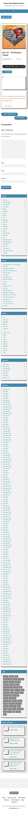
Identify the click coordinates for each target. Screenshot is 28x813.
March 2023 (6, 479)
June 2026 (5, 393)
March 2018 (6, 602)
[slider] (22, 66)
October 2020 (6, 543)
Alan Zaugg (6, 364)
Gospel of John (7, 286)
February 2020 (6, 560)
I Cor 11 (17, 690)
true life (9, 711)
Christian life (6, 204)
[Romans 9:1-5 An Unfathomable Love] (6, 741)
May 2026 (5, 396)
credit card (20, 679)
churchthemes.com (14, 808)
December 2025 (7, 407)
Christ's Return (7, 202)
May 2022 (5, 501)
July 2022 (5, 497)
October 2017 (6, 613)
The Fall (5, 246)
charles (15, 679)
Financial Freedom (7, 279)
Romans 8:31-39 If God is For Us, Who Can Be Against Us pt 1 (16, 764)
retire (19, 706)
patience (5, 228)
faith (18, 684)
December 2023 (7, 459)
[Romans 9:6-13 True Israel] (6, 729)
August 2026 (6, 389)
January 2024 (6, 457)
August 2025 (6, 415)
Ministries (6, 800)
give (21, 687)
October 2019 (6, 569)
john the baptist (7, 695)
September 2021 (7, 519)
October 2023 (6, 464)
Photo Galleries (15, 800)
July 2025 (5, 418)
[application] (13, 66)
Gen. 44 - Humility (20, 117)
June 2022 (5, 499)
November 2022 (7, 488)
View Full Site (14, 792)
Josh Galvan (6, 371)
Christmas (5, 206)
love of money (7, 700)
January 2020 (6, 563)
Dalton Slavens (7, 368)
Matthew (5, 341)
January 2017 (6, 633)
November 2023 (7, 462)
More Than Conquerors (9, 297)
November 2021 (7, 514)
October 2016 (6, 640)
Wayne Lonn (6, 377)
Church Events (21, 797)
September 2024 (7, 440)
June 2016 (5, 648)
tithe (5, 711)
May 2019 (5, 580)
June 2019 (5, 578)
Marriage (5, 220)
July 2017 (5, 620)
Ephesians (5, 322)
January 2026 (6, 404)
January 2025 (6, 431)
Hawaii (12, 690)
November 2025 (7, 409)
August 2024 (6, 442)
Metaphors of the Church (9, 294)
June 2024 (5, 446)
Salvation (5, 235)
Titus (4, 352)
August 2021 (6, 521)
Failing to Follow (7, 277)
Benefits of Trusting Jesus (10, 270)
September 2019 (7, 571)
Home (4, 797)
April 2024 (5, 451)
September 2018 (7, 598)
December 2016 (7, 635)
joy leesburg (16, 695)
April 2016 (5, 653)
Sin (4, 237)
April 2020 (5, 556)
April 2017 (5, 626)
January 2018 (6, 607)
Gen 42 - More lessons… (9, 114)
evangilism (12, 684)
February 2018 (6, 604)
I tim (12, 692)
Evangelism (6, 211)
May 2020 (5, 554)
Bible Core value (7, 679)
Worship (5, 253)
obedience (11, 703)
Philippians (6, 346)
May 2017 (5, 624)
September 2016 (7, 642)
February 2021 (6, 534)
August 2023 (6, 468)
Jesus (21, 692)
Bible (16, 676)
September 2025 (7, 413)
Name (3, 163)
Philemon (5, 344)
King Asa (5, 288)
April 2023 (5, 477)
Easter (4, 209)
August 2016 (6, 644)
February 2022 (6, 508)
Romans (5, 350)
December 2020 (7, 538)
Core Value (6, 275)
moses (5, 703)
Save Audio (8, 71)
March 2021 (6, 532)
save (10, 709)
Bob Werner (6, 366)
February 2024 (6, 455)
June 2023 (5, 473)
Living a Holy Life (7, 290)
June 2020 (5, 552)
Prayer (4, 231)
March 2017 (6, 629)
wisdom (18, 711)
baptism (11, 676)
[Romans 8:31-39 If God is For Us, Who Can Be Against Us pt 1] (6, 765)
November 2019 (7, 567)
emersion (11, 681)
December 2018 (7, 591)
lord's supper (13, 698)
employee (17, 681)
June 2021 (5, 525)
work (5, 714)
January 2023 (6, 483)
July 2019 (5, 576)
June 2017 (5, 622)
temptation (20, 709)
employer (6, 684)
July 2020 (5, 549)
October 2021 (6, 516)
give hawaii (6, 690)
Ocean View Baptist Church (14, 3)
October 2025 (6, 411)
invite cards (6, 692)
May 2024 (5, 448)
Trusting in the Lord (8, 303)
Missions (5, 222)
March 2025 (6, 426)
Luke (4, 339)
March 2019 (6, 585)
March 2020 (6, 558)
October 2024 (6, 437)
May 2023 (5, 475)
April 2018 (5, 600)
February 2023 (6, 481)
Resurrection (6, 233)
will (14, 711)
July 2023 (5, 470)
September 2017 (7, 615)
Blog (22, 800)
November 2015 (7, 664)
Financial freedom (8, 687)
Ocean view (18, 703)
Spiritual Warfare (7, 242)
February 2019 (6, 587)
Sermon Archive (6, 17)
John (4, 337)
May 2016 (5, 650)
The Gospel (6, 248)
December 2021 (7, 512)
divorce (5, 681)
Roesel (5, 709)
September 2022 (7, 492)
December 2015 (7, 661)
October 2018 (6, 596)
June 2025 (5, 420)
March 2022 (6, 505)
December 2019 (7, 565)
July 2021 (5, 523)
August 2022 (6, 494)
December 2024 (7, 433)
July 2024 (5, 444)
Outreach (5, 226)
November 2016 (7, 637)
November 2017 (7, 611)
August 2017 (6, 618)
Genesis (5, 324)
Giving (4, 215)
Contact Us (14, 802)
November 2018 (7, 593)
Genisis (10, 106)
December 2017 (7, 609)
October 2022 (6, 490)
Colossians (6, 319)
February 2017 (6, 631)
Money (4, 224)
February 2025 (6, 429)
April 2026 (5, 398)
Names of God (6, 299)
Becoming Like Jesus (8, 268)
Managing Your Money (9, 292)
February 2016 (6, 657)
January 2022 (6, 510)
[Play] (4, 66)
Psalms (5, 348)
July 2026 (5, 391)
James (4, 335)
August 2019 (6, 574)
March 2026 (6, 400)
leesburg (6, 698)
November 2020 (7, 541)
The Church (6, 244)
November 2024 (7, 435)
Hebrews (5, 326)
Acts (4, 317)
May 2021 (5, 527)
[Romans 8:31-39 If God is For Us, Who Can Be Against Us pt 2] (6, 753)
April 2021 (5, 530)
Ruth (5, 330)
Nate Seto (5, 373)
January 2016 (6, 659)
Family (4, 213)
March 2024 (6, 453)
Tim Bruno (18, 59)
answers (6, 676)
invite (22, 690)
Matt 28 (20, 700)
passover (6, 706)
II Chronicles (6, 333)
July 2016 (5, 646)
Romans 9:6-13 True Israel (16, 727)
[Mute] (19, 66)
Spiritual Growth (7, 239)
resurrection (13, 706)
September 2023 (7, 466)
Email (3, 170)
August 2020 (6, 547)
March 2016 (6, 655)
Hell (4, 217)
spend (14, 709)
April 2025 (5, 424)
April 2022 (5, 503)
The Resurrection (7, 301)
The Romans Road (7, 250)
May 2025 (5, 422)
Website (3, 178)
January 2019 (6, 589)
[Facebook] (14, 783)
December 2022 (7, 486)
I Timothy (5, 328)
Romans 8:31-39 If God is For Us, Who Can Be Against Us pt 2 (16, 752)
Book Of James (7, 272)
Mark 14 (14, 700)
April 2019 (5, 582)
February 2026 (6, 402)
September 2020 (7, 545)
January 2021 (6, 536)
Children (5, 200)
